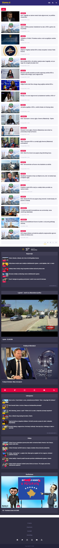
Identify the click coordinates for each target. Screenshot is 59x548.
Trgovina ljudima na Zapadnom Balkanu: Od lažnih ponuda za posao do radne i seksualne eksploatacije (29, 422)
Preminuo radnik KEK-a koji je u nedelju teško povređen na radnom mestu (29, 188)
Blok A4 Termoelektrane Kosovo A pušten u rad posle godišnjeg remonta (29, 223)
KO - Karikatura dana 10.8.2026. (29, 494)
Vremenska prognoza (49, 2)
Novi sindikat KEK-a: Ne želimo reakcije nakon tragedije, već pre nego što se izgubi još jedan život (29, 62)
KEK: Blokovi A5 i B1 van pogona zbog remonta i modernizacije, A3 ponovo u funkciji (29, 200)
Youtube (44, 390)
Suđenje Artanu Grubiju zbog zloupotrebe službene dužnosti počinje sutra (29, 270)
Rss (54, 390)
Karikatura (29, 474)
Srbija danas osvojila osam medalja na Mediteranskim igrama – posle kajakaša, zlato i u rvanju (29, 265)
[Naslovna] (6, 3)
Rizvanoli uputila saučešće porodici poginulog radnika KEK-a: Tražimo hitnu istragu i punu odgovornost (29, 74)
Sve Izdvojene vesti (51, 433)
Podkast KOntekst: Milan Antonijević (29, 366)
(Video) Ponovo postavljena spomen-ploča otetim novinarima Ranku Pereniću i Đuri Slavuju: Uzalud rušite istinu (29, 444)
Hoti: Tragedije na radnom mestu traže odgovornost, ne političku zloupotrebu (29, 16)
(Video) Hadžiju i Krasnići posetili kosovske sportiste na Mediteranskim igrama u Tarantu (29, 460)
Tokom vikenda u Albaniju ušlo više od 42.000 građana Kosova (29, 259)
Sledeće (56, 242)
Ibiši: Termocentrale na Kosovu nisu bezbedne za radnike (29, 165)
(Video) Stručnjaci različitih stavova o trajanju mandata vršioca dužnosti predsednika (29, 449)
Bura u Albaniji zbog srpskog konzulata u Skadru (29, 417)
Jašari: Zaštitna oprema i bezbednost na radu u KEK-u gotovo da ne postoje (29, 28)
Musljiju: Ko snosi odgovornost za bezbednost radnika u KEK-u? (29, 97)
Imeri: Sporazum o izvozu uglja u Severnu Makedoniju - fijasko (29, 119)
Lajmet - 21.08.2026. (29, 318)
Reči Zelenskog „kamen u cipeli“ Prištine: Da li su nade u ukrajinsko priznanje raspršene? (29, 412)
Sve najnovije (52, 285)
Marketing (29, 535)
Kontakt (29, 531)
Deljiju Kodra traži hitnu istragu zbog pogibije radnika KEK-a (29, 85)
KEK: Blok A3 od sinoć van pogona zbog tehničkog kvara (29, 154)
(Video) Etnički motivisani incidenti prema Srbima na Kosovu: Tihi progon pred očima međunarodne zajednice (29, 465)
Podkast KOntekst (29, 346)
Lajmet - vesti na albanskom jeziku (29, 293)
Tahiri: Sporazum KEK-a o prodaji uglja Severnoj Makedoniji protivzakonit (29, 142)
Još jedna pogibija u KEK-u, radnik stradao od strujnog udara (29, 108)
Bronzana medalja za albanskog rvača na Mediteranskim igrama (29, 275)
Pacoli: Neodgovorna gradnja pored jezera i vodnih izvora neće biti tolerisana (29, 280)
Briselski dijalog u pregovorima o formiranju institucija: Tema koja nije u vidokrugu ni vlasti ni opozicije (29, 428)
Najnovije (29, 254)
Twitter (15, 390)
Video (29, 438)
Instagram (24, 390)
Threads (34, 390)
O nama (30, 523)
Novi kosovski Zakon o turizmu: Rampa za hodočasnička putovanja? (29, 407)
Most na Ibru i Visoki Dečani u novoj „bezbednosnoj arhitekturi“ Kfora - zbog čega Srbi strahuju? (29, 401)
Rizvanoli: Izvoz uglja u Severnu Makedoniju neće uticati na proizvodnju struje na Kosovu (29, 131)
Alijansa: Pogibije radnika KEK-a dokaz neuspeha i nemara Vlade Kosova (29, 51)
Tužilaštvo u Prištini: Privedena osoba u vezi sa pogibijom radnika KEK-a (29, 39)
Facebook (5, 390)
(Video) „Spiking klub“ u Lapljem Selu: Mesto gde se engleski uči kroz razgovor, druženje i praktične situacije (29, 454)
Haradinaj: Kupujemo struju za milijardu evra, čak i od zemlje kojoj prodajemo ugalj (29, 177)
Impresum (29, 527)
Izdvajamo (29, 396)
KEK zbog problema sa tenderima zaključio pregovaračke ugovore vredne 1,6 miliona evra (29, 234)
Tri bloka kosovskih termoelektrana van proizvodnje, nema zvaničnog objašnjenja (29, 211)
